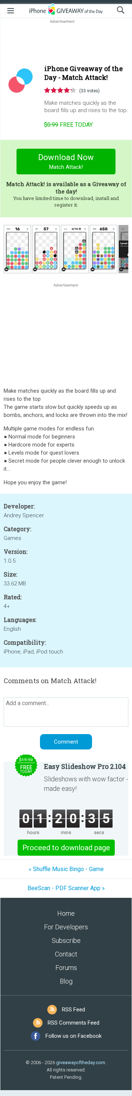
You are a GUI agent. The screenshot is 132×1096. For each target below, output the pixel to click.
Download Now (66, 161)
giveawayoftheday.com (80, 1062)
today (68, 124)
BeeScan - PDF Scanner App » (66, 888)
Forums (66, 967)
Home (66, 913)
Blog (66, 981)
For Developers (66, 927)
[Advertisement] (66, 42)
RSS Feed (73, 1009)
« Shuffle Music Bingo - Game (66, 869)
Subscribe (66, 940)
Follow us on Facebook (73, 1036)
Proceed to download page (66, 847)
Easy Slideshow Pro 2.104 (85, 766)
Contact (66, 954)
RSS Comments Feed (73, 1022)
